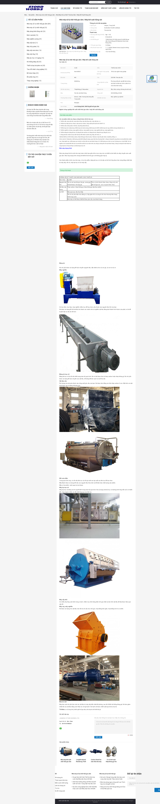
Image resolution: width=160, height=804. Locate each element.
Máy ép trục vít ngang (34, 58)
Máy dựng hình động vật (34, 31)
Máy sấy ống (31, 54)
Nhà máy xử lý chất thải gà (35, 27)
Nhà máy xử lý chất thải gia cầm (45, 15)
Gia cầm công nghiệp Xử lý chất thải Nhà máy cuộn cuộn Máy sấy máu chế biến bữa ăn (85, 788)
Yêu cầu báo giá (122, 2)
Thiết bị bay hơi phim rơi (34, 65)
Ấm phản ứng (31, 77)
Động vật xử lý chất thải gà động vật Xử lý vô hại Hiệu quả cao (112, 787)
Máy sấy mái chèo (32, 50)
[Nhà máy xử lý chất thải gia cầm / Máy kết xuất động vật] (72, 33)
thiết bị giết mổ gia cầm (80, 709)
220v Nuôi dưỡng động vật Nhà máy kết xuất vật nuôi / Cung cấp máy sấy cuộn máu (84, 783)
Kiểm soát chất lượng (108, 8)
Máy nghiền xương (33, 39)
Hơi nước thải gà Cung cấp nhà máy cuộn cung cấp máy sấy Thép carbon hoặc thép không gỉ (112, 778)
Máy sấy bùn (31, 43)
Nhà (25, 15)
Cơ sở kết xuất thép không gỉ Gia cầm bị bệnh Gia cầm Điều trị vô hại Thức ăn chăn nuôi (111, 760)
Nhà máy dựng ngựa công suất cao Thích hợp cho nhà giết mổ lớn (112, 783)
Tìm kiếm (108, 2)
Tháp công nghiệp (32, 81)
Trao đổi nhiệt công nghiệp (35, 69)
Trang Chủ (54, 8)
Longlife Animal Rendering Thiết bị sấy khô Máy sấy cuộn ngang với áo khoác (81, 760)
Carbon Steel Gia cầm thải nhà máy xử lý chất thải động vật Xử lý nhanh (96, 760)
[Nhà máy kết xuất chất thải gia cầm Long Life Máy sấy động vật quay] (65, 751)
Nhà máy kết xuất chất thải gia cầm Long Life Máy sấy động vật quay (65, 760)
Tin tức (136, 8)
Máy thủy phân (31, 46)
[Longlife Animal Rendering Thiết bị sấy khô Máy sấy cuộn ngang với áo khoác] (81, 751)
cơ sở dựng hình (69, 709)
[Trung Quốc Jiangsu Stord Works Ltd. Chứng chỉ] (32, 93)
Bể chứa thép (31, 73)
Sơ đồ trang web (60, 791)
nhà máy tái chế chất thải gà (93, 709)
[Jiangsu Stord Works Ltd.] (34, 8)
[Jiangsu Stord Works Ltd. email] (29, 162)
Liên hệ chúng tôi (125, 8)
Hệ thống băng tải (32, 62)
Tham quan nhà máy (91, 8)
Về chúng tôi (77, 8)
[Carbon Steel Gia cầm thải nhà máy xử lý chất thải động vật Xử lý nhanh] (96, 751)
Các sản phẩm (65, 8)
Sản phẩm (32, 15)
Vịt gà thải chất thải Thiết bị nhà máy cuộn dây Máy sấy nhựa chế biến (84, 778)
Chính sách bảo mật (64, 800)
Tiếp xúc (93, 55)
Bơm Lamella (31, 35)
